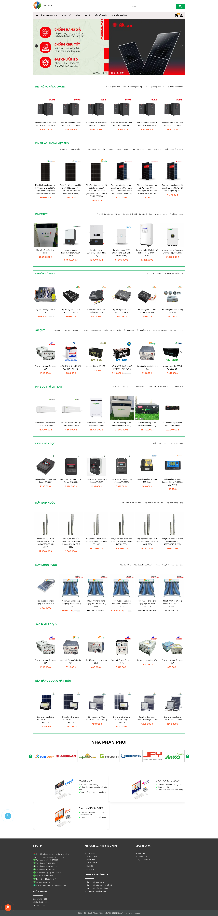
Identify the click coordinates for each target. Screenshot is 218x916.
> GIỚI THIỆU (141, 853)
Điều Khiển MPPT (160, 443)
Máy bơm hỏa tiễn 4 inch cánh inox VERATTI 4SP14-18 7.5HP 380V (121, 541)
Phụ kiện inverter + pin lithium (109, 214)
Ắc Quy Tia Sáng (160, 330)
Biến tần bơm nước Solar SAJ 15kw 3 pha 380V (121, 124)
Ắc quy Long (129, 330)
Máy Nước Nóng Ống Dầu (172, 565)
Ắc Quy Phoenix (176, 330)
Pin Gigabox (163, 387)
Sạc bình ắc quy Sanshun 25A (172, 661)
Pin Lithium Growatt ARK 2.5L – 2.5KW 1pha (45, 424)
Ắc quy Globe (115, 330)
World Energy (129, 149)
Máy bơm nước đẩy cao (131, 503)
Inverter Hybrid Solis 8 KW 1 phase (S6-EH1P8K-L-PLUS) (147, 253)
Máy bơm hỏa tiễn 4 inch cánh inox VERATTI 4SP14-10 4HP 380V (147, 541)
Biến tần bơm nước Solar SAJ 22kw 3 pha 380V (71, 124)
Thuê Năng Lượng (119, 15)
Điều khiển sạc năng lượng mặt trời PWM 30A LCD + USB (172, 482)
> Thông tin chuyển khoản (95, 891)
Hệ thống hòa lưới (157, 86)
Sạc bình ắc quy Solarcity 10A (147, 367)
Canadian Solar (114, 149)
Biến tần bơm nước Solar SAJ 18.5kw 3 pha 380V (45, 124)
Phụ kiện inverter (176, 214)
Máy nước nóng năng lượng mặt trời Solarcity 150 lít (96, 604)
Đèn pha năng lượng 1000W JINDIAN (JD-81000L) (45, 720)
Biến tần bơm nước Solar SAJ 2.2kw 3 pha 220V (147, 124)
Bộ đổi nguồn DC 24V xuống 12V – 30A (147, 310)
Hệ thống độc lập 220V (137, 86)
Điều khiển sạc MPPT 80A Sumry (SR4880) (45, 480)
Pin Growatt (151, 387)
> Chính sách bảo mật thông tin (98, 888)
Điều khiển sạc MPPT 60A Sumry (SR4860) (96, 480)
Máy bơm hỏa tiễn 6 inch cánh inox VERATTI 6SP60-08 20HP (96, 541)
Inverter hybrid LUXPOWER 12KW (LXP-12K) (70, 253)
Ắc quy (40, 330)
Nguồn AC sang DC (155, 273)
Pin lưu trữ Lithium (48, 386)
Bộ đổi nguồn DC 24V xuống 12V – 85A (71, 310)
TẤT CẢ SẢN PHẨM (47, 15)
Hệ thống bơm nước (175, 86)
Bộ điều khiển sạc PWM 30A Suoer (147, 480)
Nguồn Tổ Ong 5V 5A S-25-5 (45, 310)
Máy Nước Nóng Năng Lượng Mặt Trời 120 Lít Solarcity (147, 604)
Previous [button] (36, 46)
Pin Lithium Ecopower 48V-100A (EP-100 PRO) (121, 424)
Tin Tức (87, 15)
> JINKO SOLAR (91, 857)
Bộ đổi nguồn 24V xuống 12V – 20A (172, 310)
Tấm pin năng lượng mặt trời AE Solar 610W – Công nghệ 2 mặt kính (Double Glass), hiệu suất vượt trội (121, 189)
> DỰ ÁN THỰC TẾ (143, 860)
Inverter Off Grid (130, 214)
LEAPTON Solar (89, 149)
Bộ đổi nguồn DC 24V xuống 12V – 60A (96, 310)
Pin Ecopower (137, 387)
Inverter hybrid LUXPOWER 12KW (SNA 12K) (96, 253)
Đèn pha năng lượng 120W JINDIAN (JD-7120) (172, 718)
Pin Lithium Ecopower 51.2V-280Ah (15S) (96, 424)
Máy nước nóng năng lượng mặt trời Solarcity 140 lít (121, 604)
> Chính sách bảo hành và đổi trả (98, 885)
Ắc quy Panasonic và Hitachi (96, 330)
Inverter (41, 214)
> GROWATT (90, 860)
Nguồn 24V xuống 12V (174, 273)
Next (187, 756)
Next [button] (181, 46)
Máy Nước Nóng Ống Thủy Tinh (146, 565)
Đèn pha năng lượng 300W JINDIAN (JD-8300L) (121, 720)
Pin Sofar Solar (177, 387)
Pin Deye (125, 387)
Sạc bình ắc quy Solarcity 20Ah (96, 661)
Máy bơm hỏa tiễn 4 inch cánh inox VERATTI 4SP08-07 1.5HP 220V (172, 541)
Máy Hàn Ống (125, 565)
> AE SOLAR (90, 853)
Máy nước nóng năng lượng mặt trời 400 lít (45, 602)
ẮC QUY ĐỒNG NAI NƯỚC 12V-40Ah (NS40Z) (70, 367)
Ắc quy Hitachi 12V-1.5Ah (96, 366)
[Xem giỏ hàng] (176, 16)
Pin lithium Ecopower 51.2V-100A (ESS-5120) (147, 424)
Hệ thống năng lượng (50, 86)
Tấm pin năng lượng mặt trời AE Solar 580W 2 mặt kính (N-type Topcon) (172, 188)
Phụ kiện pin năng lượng (173, 149)
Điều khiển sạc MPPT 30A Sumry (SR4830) (70, 480)
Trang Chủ (66, 15)
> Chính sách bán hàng (94, 882)
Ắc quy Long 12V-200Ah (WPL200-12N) (172, 367)
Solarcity (157, 149)
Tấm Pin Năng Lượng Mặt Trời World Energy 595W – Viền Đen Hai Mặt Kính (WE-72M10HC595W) (71, 189)
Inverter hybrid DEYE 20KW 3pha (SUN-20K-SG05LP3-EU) (121, 253)
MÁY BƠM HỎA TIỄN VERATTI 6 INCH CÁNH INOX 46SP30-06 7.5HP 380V (71, 543)
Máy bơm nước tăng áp (153, 503)
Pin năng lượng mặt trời (52, 143)
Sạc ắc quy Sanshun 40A (147, 660)
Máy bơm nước (45, 502)
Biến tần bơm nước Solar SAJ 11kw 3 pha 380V (96, 124)
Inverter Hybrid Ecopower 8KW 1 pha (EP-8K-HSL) (172, 251)
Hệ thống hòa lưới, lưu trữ (115, 86)
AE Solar (101, 149)
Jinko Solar (75, 149)
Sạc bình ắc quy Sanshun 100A (121, 661)
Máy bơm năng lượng (174, 503)
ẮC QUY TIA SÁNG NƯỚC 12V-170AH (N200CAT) (122, 367)
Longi (149, 149)
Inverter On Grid (145, 214)
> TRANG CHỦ (141, 857)
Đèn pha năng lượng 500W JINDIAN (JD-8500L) (70, 720)
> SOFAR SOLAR (91, 863)
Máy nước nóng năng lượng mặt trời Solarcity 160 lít (71, 604)
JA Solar (140, 149)
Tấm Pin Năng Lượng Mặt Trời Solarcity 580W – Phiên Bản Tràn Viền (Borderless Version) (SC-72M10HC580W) (96, 190)
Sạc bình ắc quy (46, 624)
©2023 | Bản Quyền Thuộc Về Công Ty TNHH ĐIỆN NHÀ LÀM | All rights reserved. (109, 913)
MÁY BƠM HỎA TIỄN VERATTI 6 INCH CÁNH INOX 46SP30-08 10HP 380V (45, 543)
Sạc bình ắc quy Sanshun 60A (45, 367)
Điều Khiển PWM (176, 443)
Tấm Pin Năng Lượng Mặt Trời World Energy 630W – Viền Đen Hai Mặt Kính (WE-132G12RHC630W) (45, 189)
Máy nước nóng (46, 565)
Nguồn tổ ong (45, 273)
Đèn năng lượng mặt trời (53, 681)
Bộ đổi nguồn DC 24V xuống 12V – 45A (122, 310)
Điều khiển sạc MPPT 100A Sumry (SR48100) (121, 480)
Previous (30, 756)
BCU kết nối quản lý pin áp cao (45, 251)
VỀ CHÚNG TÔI (101, 15)
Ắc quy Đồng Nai (144, 330)
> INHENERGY (90, 869)
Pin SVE (116, 387)
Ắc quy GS (77, 330)
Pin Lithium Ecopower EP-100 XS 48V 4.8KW (172, 424)
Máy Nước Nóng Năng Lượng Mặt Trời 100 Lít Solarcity (172, 604)
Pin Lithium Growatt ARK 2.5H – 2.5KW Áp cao (71, 424)
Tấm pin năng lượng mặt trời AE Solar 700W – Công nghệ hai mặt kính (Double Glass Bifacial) (147, 189)
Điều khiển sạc (45, 443)
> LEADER (89, 866)
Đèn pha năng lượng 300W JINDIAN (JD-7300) (96, 718)
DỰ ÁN (77, 15)
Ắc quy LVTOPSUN (62, 330)
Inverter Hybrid (161, 214)
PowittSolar (64, 149)
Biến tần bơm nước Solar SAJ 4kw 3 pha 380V (172, 124)
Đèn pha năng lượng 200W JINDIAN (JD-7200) (147, 718)
